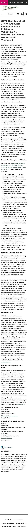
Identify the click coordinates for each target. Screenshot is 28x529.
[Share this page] (26, 13)
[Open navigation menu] (2, 13)
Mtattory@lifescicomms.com (9, 416)
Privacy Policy (22, 526)
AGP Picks (4, 2)
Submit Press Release (8, 523)
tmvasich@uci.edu (6, 438)
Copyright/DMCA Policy (9, 526)
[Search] (18, 14)
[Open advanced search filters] (21, 14)
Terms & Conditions (20, 523)
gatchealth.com (5, 362)
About (7, 520)
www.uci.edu (20, 404)
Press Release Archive (16, 520)
